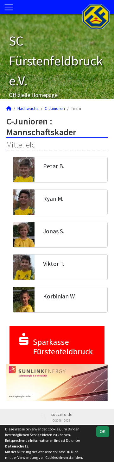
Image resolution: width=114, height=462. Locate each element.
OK (102, 431)
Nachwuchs (28, 108)
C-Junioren (55, 108)
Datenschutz (16, 446)
